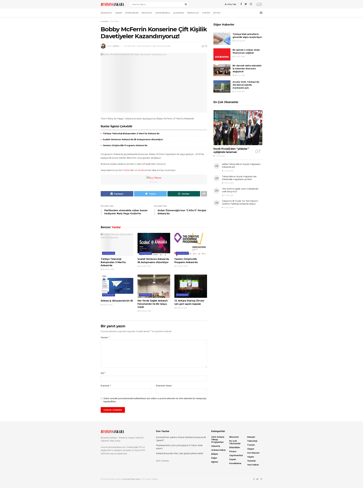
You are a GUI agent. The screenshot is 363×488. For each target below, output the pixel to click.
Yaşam (118, 13)
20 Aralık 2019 (145, 311)
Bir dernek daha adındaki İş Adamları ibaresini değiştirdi (247, 68)
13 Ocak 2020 (107, 305)
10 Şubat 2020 (181, 266)
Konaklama (235, 463)
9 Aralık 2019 (181, 308)
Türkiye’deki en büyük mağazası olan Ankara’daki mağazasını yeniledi (239, 178)
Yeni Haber (253, 464)
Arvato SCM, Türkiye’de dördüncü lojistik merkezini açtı (246, 85)
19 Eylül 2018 (239, 75)
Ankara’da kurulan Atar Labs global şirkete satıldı (179, 453)
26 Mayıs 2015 (239, 41)
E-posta (106, 385)
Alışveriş (178, 13)
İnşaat (232, 459)
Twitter (126, 170)
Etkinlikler (132, 13)
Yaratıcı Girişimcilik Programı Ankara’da (125, 145)
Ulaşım (250, 449)
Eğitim (216, 13)
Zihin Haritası (162, 461)
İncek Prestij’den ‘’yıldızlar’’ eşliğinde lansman (231, 150)
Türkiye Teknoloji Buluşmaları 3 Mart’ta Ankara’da (131, 133)
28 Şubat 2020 (108, 269)
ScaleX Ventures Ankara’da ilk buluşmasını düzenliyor (133, 139)
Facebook (142, 170)
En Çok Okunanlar (235, 442)
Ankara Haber (218, 450)
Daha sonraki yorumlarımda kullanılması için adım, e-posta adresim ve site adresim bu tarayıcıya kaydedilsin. (155, 400)
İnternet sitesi (164, 385)
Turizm (206, 13)
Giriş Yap (231, 4)
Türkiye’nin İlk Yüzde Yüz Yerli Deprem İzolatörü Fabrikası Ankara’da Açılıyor (240, 202)
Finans (232, 451)
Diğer (214, 458)
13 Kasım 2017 (239, 92)
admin (116, 46)
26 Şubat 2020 (145, 266)
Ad (103, 373)
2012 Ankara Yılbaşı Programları (217, 439)
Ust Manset (253, 453)
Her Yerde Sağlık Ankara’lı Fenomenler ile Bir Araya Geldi (153, 303)
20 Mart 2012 (129, 46)
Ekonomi (147, 13)
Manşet (251, 437)
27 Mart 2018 (239, 57)
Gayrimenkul (162, 13)
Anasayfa (106, 13)
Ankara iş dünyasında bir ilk (117, 300)
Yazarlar (251, 461)
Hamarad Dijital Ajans (131, 479)
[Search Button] (186, 4)
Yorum (105, 337)
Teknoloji (193, 13)
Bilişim (214, 454)
